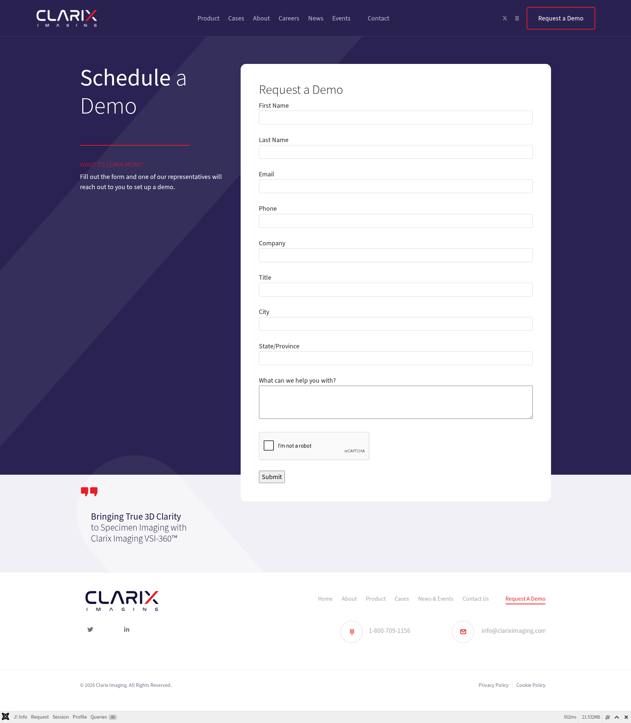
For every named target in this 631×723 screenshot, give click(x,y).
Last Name (273, 140)
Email (266, 174)
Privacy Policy (494, 685)
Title (265, 277)
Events (341, 18)
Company (272, 243)
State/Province (279, 346)
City (264, 312)
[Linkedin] (517, 18)
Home (325, 598)
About (261, 18)
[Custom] (561, 18)
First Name (274, 106)
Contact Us (476, 598)
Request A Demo (525, 598)
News (316, 18)
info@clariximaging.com (514, 631)
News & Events (436, 598)
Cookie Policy (531, 685)
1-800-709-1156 (389, 631)
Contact (378, 18)
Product (208, 18)
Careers (289, 18)
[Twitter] (505, 18)
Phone (268, 208)
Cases (236, 18)
